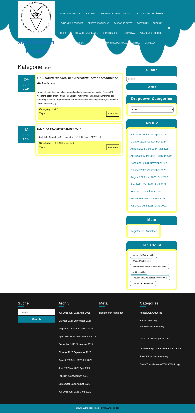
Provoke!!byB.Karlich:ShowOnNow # (150, 277)
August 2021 (158, 198)
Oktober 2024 (138, 141)
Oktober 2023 (138, 170)
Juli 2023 (151, 177)
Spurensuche (110, 33)
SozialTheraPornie (149, 364)
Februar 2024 (164, 155)
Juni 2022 (136, 184)
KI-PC (166, 338)
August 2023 (137, 177)
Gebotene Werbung (98, 23)
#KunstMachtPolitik (142, 261)
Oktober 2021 (155, 191)
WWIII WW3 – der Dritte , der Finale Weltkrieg (115, 43)
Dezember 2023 (139, 163)
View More (112, 113)
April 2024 (136, 155)
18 (26, 130)
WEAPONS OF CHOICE (151, 33)
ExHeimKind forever (72, 23)
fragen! (159, 338)
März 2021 (160, 205)
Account (90, 13)
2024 (26, 88)
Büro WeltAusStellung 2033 (115, 13)
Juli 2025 (135, 134)
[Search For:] (151, 79)
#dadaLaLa (145, 312)
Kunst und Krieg (148, 320)
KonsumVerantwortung (152, 326)
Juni (26, 84)
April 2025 (160, 134)
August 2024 (137, 148)
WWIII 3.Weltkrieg (170, 364)
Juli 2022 (163, 177)
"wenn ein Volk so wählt (143, 255)
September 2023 (156, 170)
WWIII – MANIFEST (76, 43)
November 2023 (159, 163)
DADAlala (150, 43)
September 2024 (156, 141)
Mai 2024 (164, 148)
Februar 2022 (138, 191)
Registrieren (137, 231)
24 (26, 79)
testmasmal (129, 33)
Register (65, 33)
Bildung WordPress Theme (88, 408)
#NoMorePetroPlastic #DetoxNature (149, 266)
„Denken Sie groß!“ (70, 13)
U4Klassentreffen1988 (143, 283)
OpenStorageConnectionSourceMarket (160, 348)
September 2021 (139, 198)
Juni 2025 (147, 134)
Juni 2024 (151, 148)
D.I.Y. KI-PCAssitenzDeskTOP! (59, 128)
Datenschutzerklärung (149, 13)
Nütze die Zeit (147, 338)
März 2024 (149, 155)
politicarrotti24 (139, 272)
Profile (157, 23)
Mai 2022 (148, 184)
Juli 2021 (135, 205)
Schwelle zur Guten (86, 33)
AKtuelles (157, 312)
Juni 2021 (147, 205)
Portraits (142, 23)
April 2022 (160, 184)
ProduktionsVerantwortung (154, 356)
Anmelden (151, 231)
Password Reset (123, 23)
